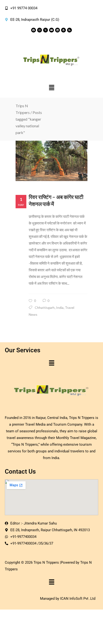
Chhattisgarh (45, 307)
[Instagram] (39, 30)
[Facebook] (33, 30)
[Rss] (69, 30)
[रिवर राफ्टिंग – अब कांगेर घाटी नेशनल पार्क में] (51, 161)
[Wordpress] (63, 30)
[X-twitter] (45, 30)
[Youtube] (51, 30)
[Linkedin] (57, 30)
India (59, 307)
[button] (51, 88)
